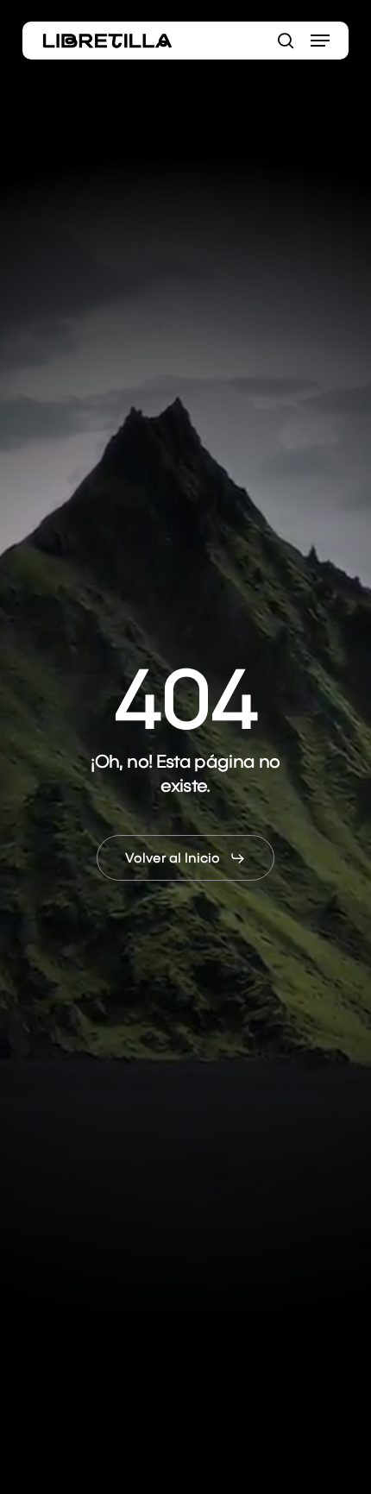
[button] (320, 40)
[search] (285, 40)
